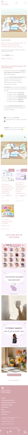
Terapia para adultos (7, 400)
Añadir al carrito (7, 58)
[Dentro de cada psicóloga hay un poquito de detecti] (14, 256)
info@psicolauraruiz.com (8, 421)
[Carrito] (26, 3)
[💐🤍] (14, 359)
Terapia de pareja (6, 405)
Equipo (3, 398)
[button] (25, 137)
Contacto (4, 414)
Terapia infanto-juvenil (8, 402)
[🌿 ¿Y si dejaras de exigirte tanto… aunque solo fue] (14, 333)
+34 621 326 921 (8, 424)
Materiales (4, 407)
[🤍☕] (14, 307)
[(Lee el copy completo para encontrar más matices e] (14, 282)
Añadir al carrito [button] (5, 201)
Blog (2, 409)
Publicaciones (5, 412)
